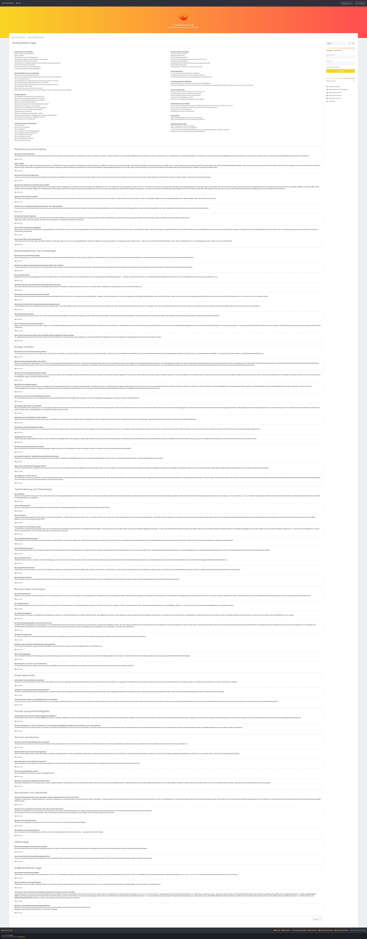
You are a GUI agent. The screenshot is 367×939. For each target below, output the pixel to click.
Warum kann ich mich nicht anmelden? (25, 61)
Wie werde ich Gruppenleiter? (179, 61)
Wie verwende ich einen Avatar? (23, 86)
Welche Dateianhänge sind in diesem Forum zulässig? (186, 117)
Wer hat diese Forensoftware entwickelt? (183, 126)
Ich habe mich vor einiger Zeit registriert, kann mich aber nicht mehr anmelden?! (37, 63)
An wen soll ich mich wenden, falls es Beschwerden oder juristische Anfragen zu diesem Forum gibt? (200, 129)
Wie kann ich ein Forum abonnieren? (181, 109)
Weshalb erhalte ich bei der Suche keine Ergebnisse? (186, 93)
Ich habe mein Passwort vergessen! (24, 65)
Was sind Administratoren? (179, 53)
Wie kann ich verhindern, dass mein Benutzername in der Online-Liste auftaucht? (38, 77)
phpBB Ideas (97, 884)
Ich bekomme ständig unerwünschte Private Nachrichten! (188, 75)
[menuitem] (18, 3)
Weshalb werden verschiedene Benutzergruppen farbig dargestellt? (190, 63)
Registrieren (338, 50)
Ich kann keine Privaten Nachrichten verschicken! (185, 73)
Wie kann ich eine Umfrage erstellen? (25, 102)
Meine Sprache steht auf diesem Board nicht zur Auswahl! (31, 82)
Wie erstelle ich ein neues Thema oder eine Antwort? (29, 96)
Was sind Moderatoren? (178, 55)
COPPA (110, 187)
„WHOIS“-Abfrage (145, 894)
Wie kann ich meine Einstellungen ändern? (26, 75)
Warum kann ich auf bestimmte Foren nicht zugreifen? (30, 107)
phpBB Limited (241, 296)
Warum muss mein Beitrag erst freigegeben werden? (29, 117)
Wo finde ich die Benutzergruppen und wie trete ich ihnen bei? (189, 59)
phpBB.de (254, 296)
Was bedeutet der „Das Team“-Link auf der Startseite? (186, 67)
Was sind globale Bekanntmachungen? (25, 133)
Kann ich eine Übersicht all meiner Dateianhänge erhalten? (188, 119)
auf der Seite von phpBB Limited (189, 874)
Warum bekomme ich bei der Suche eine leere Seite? (186, 95)
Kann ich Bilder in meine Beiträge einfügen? (27, 131)
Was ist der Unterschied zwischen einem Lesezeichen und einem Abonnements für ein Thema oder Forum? (202, 105)
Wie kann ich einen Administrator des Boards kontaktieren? (188, 131)
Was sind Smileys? (19, 129)
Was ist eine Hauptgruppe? (179, 65)
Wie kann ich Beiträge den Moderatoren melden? (28, 113)
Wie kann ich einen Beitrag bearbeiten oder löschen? (29, 98)
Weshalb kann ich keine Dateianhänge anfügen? (28, 109)
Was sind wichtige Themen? (22, 136)
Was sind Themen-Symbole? (22, 140)
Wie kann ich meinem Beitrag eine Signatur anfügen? (29, 100)
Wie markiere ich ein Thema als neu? (25, 119)
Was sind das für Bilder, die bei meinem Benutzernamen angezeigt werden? (36, 84)
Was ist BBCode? (19, 125)
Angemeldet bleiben (334, 67)
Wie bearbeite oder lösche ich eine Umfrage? (27, 106)
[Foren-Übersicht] (183, 15)
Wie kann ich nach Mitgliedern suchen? (182, 97)
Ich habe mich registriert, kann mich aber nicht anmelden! (31, 59)
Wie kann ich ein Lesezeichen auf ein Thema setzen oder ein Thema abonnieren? (194, 107)
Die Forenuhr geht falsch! (21, 79)
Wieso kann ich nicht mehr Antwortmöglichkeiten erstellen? (31, 104)
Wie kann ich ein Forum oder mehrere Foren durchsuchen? (188, 91)
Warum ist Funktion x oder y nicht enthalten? (184, 127)
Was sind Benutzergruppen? (179, 57)
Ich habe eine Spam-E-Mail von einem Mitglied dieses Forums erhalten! (191, 77)
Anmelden (329, 50)
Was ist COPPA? (19, 55)
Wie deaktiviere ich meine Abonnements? (183, 111)
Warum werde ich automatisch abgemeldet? (27, 67)
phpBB (11, 935)
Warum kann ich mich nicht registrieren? (26, 57)
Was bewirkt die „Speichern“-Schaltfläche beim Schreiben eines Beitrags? (35, 115)
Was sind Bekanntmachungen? (23, 134)
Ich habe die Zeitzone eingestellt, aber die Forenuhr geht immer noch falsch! (36, 80)
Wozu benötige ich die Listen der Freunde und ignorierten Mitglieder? (191, 83)
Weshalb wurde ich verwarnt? (23, 111)
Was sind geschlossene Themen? (24, 138)
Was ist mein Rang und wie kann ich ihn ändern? (28, 88)
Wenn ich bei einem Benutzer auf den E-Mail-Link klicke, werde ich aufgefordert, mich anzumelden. (43, 90)
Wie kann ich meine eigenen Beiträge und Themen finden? (187, 99)
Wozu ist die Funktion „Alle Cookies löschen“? (27, 68)
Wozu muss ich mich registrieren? (24, 53)
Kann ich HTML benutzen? (22, 127)
